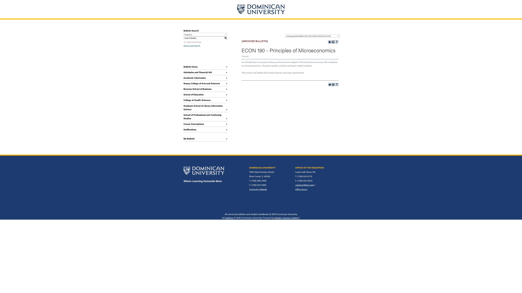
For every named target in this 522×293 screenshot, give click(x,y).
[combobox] (312, 36)
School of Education (194, 94)
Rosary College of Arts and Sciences (202, 83)
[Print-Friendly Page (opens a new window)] (333, 41)
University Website (258, 189)
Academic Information (195, 77)
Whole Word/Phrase (194, 42)
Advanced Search (192, 45)
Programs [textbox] (188, 34)
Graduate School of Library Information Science (203, 107)
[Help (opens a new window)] (336, 41)
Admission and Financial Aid (198, 72)
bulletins (229, 217)
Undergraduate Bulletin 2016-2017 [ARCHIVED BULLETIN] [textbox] (308, 36)
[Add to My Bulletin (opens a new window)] (329, 41)
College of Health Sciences (197, 100)
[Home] (261, 9)
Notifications (190, 129)
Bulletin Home (191, 66)
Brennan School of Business (197, 88)
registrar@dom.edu (305, 185)
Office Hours (301, 189)
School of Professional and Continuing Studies (202, 116)
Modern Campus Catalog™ (287, 217)
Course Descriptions (194, 123)
